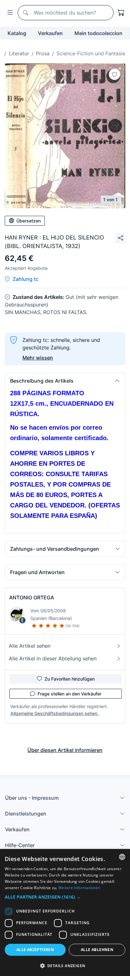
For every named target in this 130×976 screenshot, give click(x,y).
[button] (65, 381)
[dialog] (65, 912)
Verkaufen (50, 33)
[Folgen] (114, 74)
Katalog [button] (17, 33)
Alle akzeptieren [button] (35, 949)
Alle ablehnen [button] (97, 949)
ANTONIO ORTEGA (31, 597)
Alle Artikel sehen (29, 646)
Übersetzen (28, 220)
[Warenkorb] (121, 13)
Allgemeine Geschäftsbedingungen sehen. (54, 713)
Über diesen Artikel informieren (65, 750)
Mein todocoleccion (98, 33)
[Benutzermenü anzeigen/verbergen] (9, 13)
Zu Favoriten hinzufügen (69, 679)
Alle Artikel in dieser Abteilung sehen (53, 658)
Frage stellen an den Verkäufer (69, 693)
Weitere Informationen (79, 887)
